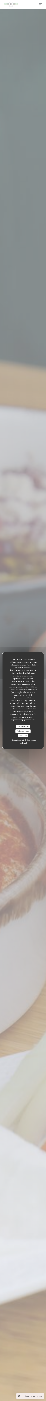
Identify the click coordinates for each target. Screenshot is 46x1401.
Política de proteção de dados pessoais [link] (24, 740)
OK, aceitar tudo (23, 726)
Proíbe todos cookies (23, 731)
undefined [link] (23, 743)
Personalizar (23, 736)
